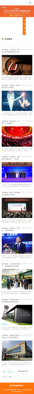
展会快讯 (2, 26)
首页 (4, 371)
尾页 (10, 376)
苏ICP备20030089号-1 (17, 391)
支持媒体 (24, 26)
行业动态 (13, 26)
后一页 (5, 376)
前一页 (9, 371)
